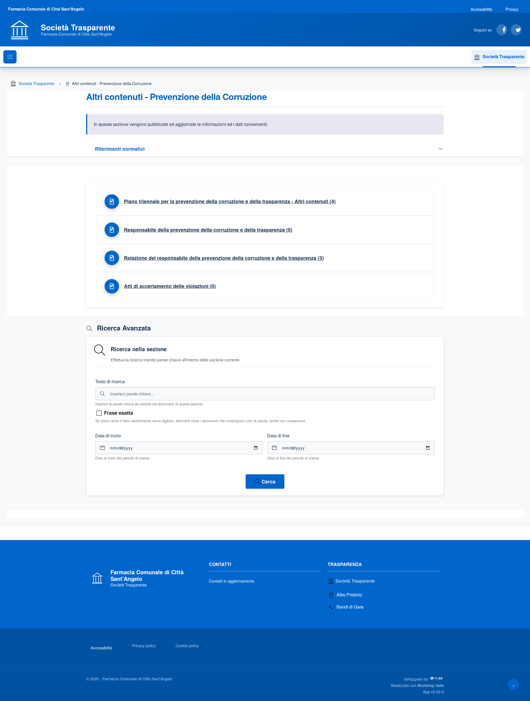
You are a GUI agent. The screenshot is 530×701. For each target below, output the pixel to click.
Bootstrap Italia (431, 685)
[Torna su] (513, 684)
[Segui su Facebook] (501, 29)
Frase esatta (118, 412)
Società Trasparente (503, 56)
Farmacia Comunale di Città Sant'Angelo (46, 9)
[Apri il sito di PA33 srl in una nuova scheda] (436, 678)
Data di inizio (108, 435)
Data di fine (278, 435)
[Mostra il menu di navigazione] (10, 57)
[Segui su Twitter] (516, 29)
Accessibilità (481, 9)
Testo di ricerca (110, 381)
